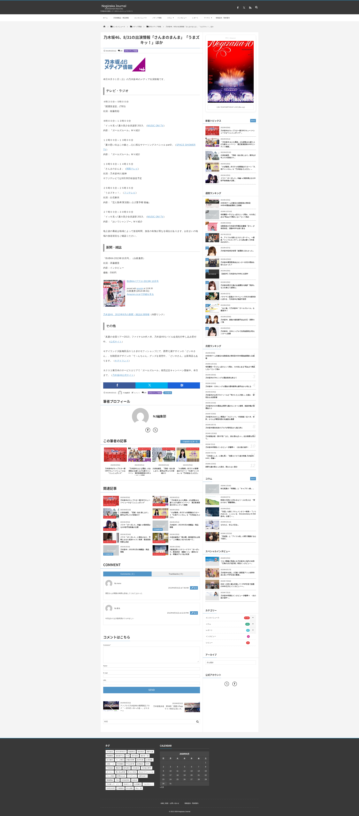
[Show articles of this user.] (127, 416)
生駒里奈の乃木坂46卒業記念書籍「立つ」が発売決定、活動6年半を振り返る (238, 227)
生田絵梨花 (125, 780)
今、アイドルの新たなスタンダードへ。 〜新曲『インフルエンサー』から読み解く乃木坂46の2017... (238, 240)
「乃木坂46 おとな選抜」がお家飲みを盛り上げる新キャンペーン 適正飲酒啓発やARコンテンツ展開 (185, 502)
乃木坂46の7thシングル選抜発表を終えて (221, 378)
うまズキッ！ (148, 784)
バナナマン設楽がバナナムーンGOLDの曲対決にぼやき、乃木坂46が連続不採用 (238, 298)
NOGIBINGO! (121, 752)
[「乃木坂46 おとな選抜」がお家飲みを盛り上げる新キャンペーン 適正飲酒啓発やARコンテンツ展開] (139, 459)
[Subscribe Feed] (250, 7)
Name (105, 666)
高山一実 (138, 788)
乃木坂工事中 (146, 768)
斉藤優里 (110, 756)
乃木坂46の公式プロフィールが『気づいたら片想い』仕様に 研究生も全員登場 (230, 396)
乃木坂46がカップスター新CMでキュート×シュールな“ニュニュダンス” (115, 471)
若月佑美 (135, 756)
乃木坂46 (168, 393)
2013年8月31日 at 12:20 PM (178, 613)
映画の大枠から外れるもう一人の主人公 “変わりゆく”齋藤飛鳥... (238, 501)
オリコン (110, 772)
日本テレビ (128, 784)
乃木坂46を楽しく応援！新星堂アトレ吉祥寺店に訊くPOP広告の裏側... (238, 574)
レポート (195, 18)
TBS (117, 780)
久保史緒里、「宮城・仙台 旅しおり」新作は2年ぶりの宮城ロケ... (238, 156)
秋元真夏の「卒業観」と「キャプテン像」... (237, 489)
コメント (137, 393)
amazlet (140, 288)
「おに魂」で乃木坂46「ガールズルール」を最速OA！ (238, 309)
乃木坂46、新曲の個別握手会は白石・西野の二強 (238, 321)
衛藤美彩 (131, 752)
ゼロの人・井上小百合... (230, 525)
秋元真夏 (129, 788)
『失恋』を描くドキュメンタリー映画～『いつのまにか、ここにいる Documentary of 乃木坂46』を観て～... (238, 514)
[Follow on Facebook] (234, 684)
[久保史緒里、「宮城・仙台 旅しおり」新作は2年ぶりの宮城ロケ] (163, 459)
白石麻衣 (137, 784)
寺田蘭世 (120, 764)
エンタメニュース (140, 18)
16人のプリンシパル (146, 772)
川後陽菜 (120, 788)
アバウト (207, 18)
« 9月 (162, 787)
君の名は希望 (120, 772)
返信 (195, 588)
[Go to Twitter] (155, 430)
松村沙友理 (111, 788)
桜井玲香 (140, 760)
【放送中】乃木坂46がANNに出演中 (234, 274)
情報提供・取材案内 (223, 18)
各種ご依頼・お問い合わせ (170, 803)
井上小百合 (132, 772)
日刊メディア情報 (131, 51)
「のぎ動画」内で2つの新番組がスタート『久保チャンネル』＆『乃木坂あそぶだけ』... (238, 168)
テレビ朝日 (111, 776)
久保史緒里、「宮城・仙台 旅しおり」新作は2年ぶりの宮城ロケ (164, 471)
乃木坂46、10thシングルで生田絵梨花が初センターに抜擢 (238, 332)
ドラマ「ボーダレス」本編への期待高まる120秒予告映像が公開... (238, 179)
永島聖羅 (149, 760)
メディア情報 (157, 18)
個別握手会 (120, 756)
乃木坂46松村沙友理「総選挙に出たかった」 (238, 251)
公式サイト (116, 341)
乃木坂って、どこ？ (114, 784)
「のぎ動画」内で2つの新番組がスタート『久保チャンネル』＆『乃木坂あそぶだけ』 (188, 471)
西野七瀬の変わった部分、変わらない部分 (221, 467)
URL (104, 680)
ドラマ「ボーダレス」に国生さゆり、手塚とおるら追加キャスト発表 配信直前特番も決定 (135, 539)
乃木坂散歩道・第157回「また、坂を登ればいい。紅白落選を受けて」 (230, 437)
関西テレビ (132, 169)
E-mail (105, 673)
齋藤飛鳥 (110, 780)
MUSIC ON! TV (155, 125)
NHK (147, 764)
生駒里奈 (140, 764)
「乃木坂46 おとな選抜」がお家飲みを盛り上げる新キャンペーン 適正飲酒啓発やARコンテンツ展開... (238, 144)
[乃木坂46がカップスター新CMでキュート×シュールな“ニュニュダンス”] (115, 459)
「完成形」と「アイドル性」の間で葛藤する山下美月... (238, 537)
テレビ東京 (120, 760)
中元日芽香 (130, 764)
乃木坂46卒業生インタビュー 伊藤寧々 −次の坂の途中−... (238, 597)
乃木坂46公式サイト (123, 375)
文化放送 (110, 752)
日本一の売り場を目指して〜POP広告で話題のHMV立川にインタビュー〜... (237, 585)
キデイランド (122, 361)
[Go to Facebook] (148, 430)
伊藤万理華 (130, 760)
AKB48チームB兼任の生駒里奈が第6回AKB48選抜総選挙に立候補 (235, 204)
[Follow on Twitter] (244, 7)
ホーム (105, 18)
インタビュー (182, 18)
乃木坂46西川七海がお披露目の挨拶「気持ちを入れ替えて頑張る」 (238, 286)
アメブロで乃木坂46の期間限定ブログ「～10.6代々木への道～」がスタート (135, 708)
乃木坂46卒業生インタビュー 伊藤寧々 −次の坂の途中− (226, 447)
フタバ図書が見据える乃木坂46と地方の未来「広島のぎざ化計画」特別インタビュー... (238, 562)
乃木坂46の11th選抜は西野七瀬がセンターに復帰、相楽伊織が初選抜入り (230, 407)
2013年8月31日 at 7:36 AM (178, 588)
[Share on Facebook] (237, 7)
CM (127, 756)
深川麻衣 (110, 760)
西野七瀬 (150, 752)
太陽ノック (111, 764)
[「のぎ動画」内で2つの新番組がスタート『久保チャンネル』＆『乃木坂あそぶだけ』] (188, 459)
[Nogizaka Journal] (114, 9)
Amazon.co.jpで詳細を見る (140, 294)
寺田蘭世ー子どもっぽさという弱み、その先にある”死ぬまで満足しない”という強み (238, 216)
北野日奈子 (143, 776)
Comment (106, 645)
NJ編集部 (126, 393)
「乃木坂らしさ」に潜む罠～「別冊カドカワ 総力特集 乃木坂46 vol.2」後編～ (229, 457)
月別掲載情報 (157, 529)
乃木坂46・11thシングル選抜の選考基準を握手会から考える (228, 386)
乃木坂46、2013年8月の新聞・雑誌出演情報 (126, 314)
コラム (169, 18)
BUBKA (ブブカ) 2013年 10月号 (143, 281)
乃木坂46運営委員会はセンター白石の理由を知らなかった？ (238, 263)
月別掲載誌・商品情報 (121, 18)
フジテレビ (129, 193)
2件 (121, 51)
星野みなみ (121, 776)
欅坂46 (118, 768)
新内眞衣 (126, 768)
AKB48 (134, 780)
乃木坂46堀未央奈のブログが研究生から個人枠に (224, 428)
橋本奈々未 (145, 756)
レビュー (227, 643)
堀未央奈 (141, 752)
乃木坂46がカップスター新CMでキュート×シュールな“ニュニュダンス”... (238, 132)
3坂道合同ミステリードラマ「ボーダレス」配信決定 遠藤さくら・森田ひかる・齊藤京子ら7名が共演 (184, 552)
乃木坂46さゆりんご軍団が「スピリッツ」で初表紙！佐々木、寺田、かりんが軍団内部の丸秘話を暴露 (230, 418)
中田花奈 (110, 768)
